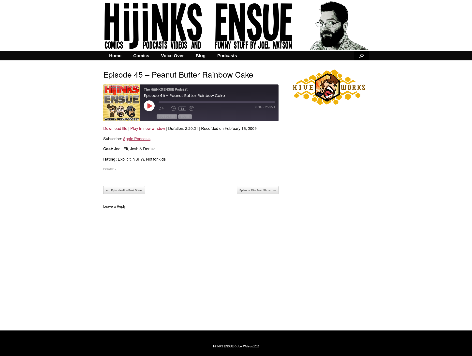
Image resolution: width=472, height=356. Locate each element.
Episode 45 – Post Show (257, 190)
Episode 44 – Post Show (124, 190)
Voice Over (172, 55)
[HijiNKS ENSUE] (236, 25)
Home (115, 55)
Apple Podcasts (136, 138)
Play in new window (147, 128)
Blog (201, 55)
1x (182, 108)
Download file (115, 128)
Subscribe (167, 116)
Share (185, 116)
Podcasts (227, 55)
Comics (141, 55)
